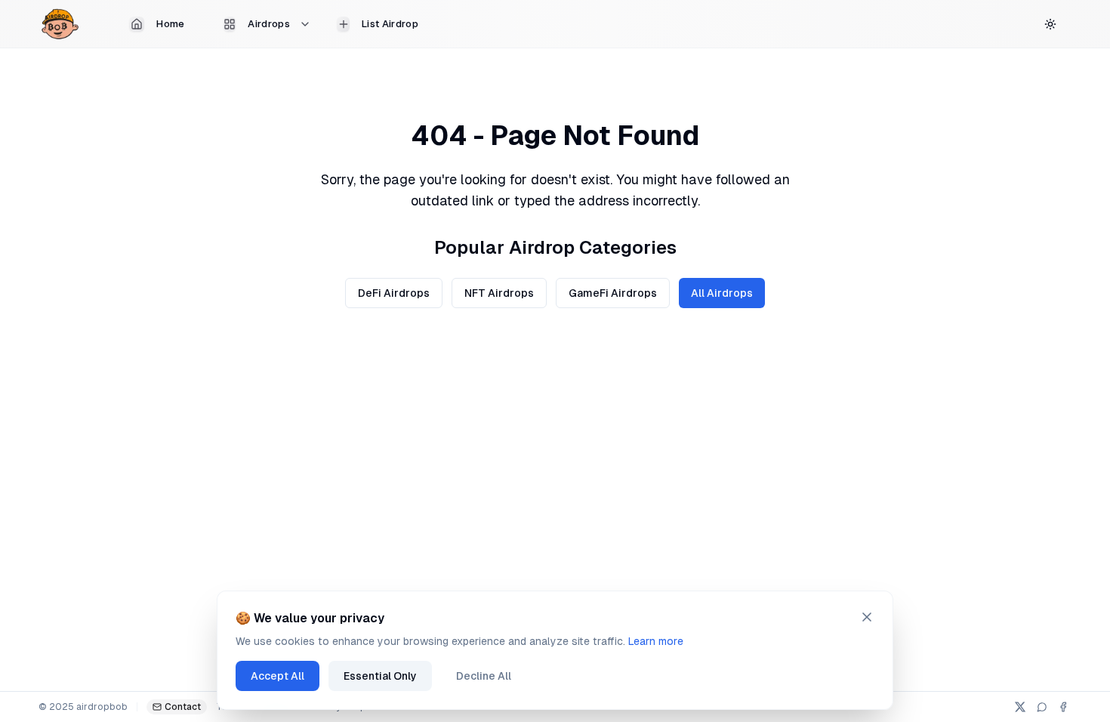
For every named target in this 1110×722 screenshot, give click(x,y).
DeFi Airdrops (394, 293)
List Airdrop (390, 23)
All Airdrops (722, 293)
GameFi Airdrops (613, 293)
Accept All (277, 676)
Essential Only (380, 676)
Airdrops (269, 23)
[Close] (866, 617)
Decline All (483, 676)
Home (170, 23)
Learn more (655, 641)
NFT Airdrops (499, 293)
